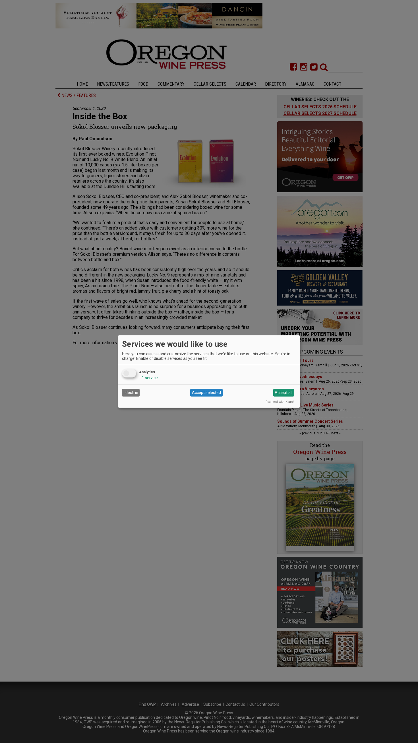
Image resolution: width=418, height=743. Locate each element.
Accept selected (206, 392)
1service (148, 377)
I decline (131, 392)
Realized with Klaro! (280, 402)
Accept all (283, 392)
